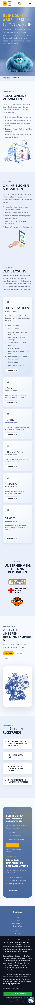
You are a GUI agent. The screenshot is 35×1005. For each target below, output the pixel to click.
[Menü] (30, 3)
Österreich (19, 653)
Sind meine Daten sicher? (15, 756)
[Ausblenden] (33, 998)
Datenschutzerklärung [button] (11, 989)
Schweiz (7, 658)
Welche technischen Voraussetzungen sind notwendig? (18, 744)
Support (17, 934)
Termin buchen (13, 891)
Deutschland (8, 653)
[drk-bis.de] (17, 590)
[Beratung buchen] (10, 3)
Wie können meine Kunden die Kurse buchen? (15, 768)
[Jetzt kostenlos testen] (5, 3)
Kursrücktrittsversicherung (17, 931)
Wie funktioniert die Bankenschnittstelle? (18, 781)
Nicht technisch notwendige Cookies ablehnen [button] (17, 999)
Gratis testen (12, 845)
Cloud (17, 917)
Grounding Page (17, 926)
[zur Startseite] (19, 3)
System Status (16, 923)
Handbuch (17, 920)
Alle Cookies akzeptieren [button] (18, 993)
